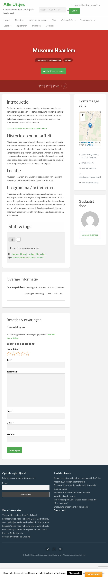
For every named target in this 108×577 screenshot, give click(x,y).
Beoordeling (13, 349)
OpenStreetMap (87, 142)
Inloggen (36, 25)
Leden (6, 25)
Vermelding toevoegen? (85, 5)
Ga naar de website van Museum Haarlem (27, 128)
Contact (50, 25)
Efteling (26, 536)
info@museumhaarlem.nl (90, 177)
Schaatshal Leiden (38, 529)
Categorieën (67, 20)
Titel (9, 360)
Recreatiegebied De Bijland (23, 515)
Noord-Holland (27, 254)
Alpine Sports (16, 533)
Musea (68, 60)
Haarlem (15, 254)
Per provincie (86, 20)
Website (10, 434)
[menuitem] (85, 5)
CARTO (90, 144)
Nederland (41, 254)
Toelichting (12, 371)
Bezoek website (89, 168)
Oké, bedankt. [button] (74, 573)
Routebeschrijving (90, 182)
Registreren (21, 25)
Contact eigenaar (90, 235)
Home (7, 20)
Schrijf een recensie (54, 71)
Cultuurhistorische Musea (48, 60)
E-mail (10, 422)
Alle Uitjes (14, 4)
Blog (54, 20)
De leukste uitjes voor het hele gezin (71, 506)
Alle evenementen (37, 20)
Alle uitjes (19, 20)
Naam (10, 411)
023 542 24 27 (87, 163)
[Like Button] (11, 239)
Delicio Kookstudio (39, 522)
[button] (90, 126)
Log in (74, 10)
